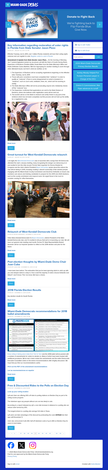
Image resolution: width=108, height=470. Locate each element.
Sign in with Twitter (83, 45)
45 (50, 433)
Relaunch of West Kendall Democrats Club (32, 231)
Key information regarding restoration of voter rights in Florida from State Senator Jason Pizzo (38, 46)
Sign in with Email (83, 50)
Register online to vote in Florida (42, 56)
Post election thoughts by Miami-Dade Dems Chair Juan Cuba (37, 263)
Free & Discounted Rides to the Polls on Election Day (38, 385)
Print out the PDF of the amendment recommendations (27, 367)
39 (28, 433)
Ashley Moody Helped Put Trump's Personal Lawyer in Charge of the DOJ (88, 76)
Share (11, 148)
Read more (11, 143)
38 (24, 433)
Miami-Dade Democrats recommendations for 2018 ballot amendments (37, 312)
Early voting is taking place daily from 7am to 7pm (25, 354)
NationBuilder (95, 464)
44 (46, 433)
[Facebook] (13, 445)
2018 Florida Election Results (24, 290)
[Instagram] (34, 445)
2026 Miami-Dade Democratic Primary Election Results (88, 65)
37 (21, 433)
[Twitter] (23, 445)
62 (56, 433)
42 (39, 433)
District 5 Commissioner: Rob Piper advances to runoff (88, 87)
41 (35, 433)
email (17, 464)
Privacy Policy (12, 456)
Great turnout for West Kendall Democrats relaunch (37, 154)
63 (60, 433)
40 (32, 433)
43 (42, 433)
